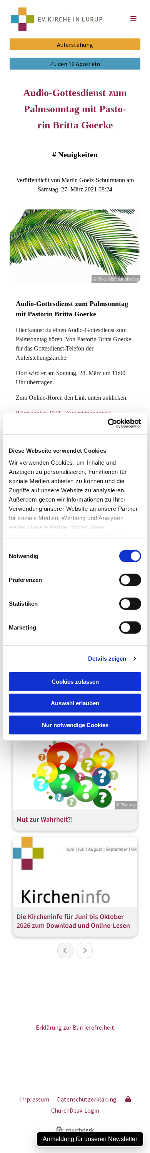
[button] (126, 19)
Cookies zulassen (75, 681)
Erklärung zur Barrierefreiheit (75, 1027)
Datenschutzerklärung (87, 1099)
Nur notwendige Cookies (75, 724)
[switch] (130, 579)
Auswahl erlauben (75, 703)
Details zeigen (107, 658)
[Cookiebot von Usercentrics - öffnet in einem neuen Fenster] (108, 424)
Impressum (34, 1099)
